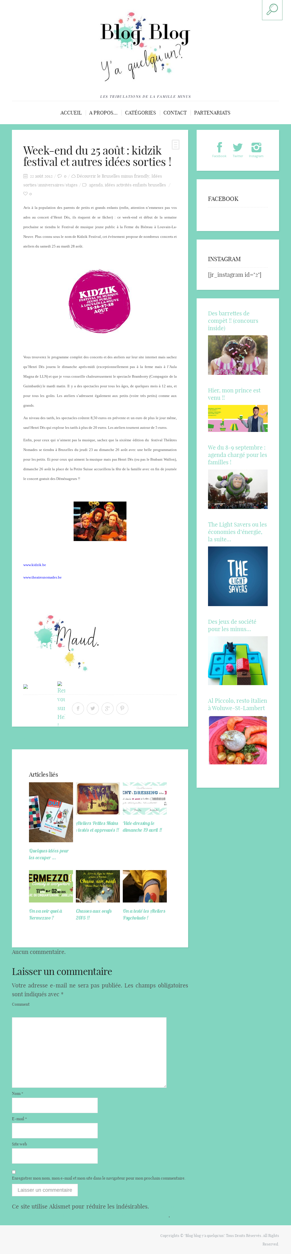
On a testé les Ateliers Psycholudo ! (144, 914)
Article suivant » (169, 739)
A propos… (103, 112)
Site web (19, 1144)
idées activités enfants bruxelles (135, 185)
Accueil (71, 112)
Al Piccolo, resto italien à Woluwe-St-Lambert (237, 704)
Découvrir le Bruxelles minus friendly (113, 176)
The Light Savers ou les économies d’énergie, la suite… (237, 532)
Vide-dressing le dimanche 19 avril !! (142, 826)
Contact (175, 112)
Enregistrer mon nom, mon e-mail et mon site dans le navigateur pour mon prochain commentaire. (99, 1178)
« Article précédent (34, 739)
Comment (21, 1004)
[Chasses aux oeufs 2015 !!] (98, 886)
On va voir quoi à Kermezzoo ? (45, 914)
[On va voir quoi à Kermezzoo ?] (51, 886)
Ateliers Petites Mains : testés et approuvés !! (97, 826)
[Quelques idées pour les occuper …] (51, 812)
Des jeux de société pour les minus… (232, 625)
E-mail (19, 1118)
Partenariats (212, 112)
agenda (96, 185)
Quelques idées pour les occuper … (48, 854)
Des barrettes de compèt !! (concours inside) (233, 321)
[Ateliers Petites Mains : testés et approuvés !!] (98, 798)
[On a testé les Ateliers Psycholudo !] (145, 886)
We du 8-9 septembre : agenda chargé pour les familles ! (237, 455)
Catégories (140, 112)
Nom (17, 1093)
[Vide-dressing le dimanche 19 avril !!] (145, 798)
